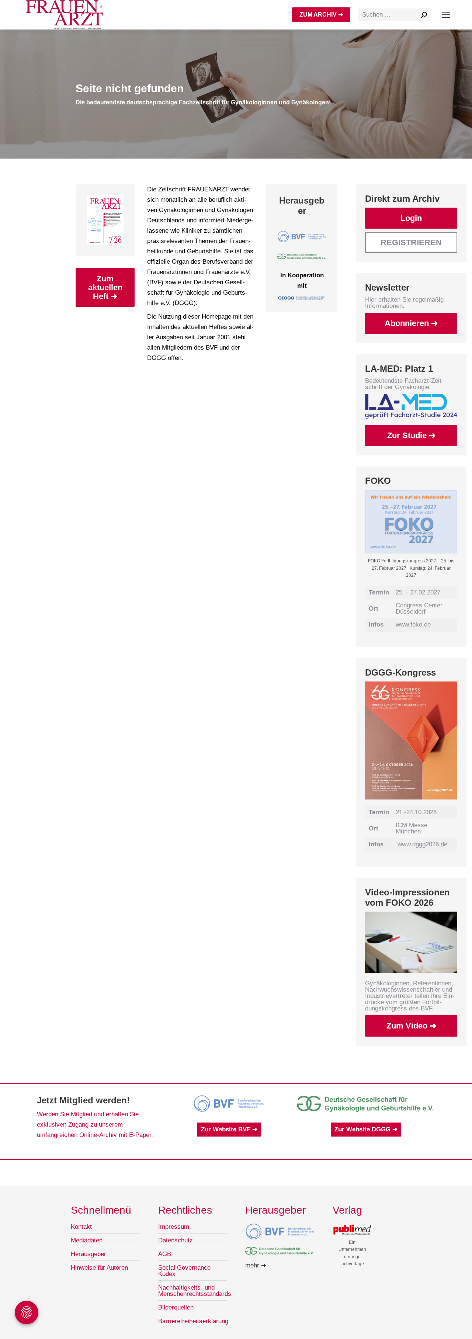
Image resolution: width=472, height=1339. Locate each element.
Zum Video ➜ (411, 1025)
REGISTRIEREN (411, 242)
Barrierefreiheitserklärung (193, 1321)
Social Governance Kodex (184, 1271)
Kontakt (81, 1227)
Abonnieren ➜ (411, 323)
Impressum (173, 1227)
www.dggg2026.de (422, 844)
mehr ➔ (255, 1265)
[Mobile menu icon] (446, 14)
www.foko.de (413, 624)
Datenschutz (175, 1240)
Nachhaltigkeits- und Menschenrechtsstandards (194, 1290)
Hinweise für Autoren (99, 1268)
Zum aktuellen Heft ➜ (105, 287)
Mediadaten (87, 1240)
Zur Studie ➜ (411, 435)
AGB (164, 1254)
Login (411, 218)
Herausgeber (88, 1254)
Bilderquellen (176, 1307)
